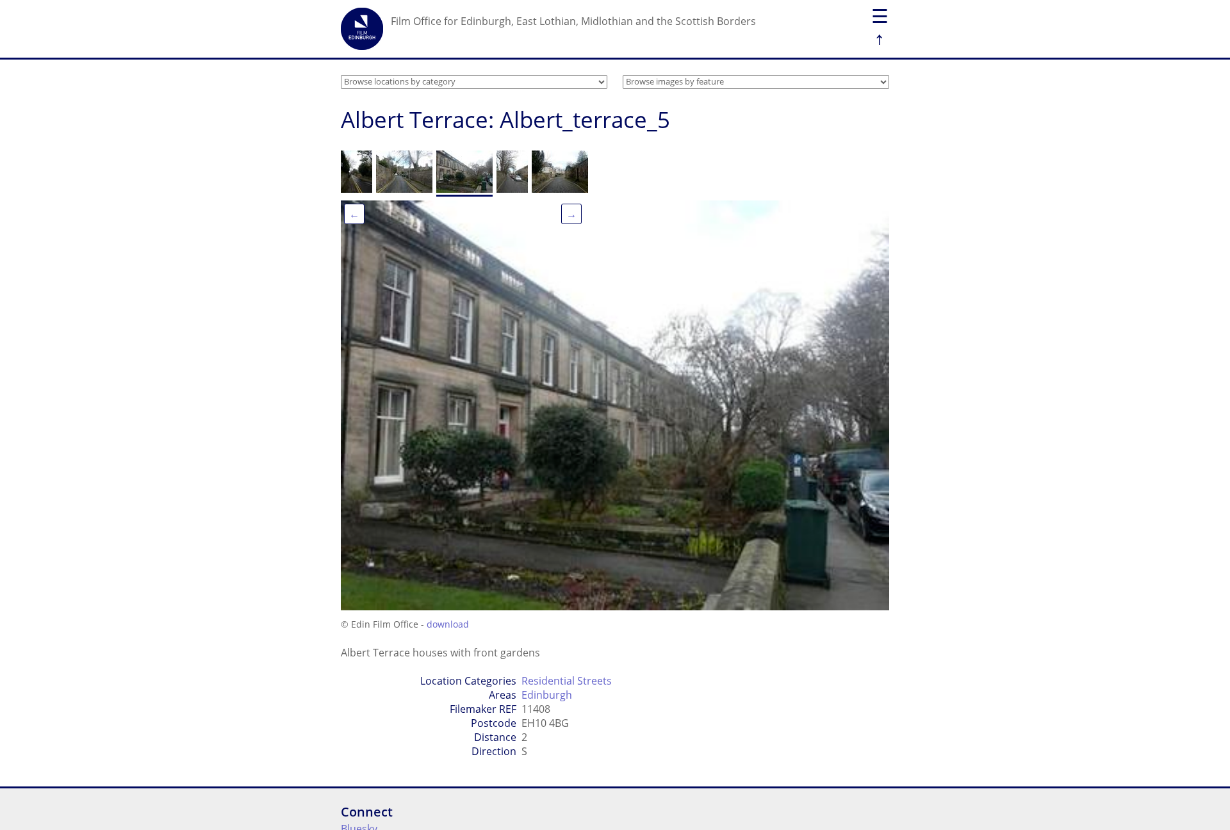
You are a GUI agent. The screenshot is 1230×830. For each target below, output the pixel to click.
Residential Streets (566, 681)
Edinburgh (546, 695)
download (448, 624)
